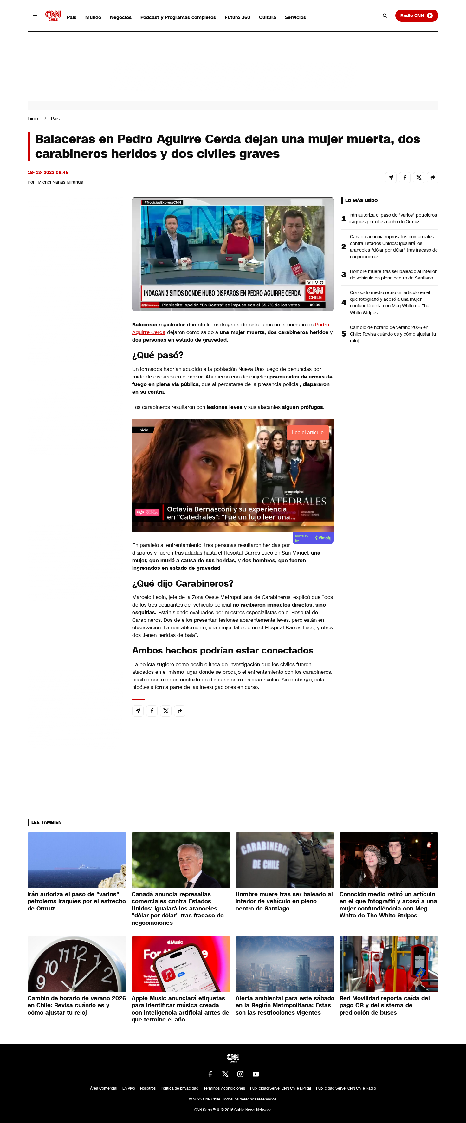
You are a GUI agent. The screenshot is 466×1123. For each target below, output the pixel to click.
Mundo (93, 17)
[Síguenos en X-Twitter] (225, 1074)
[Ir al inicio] (53, 15)
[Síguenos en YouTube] (256, 1074)
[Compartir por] (432, 177)
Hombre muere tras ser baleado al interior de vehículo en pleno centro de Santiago (393, 274)
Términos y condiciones (224, 1088)
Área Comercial (103, 1088)
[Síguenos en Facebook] (210, 1074)
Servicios (295, 17)
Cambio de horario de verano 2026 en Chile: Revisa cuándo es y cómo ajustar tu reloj (393, 334)
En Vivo (128, 1088)
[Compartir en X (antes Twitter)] (418, 177)
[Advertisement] (75, 561)
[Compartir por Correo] (391, 177)
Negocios (121, 17)
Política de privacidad (179, 1088)
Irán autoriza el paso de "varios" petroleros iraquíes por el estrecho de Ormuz (393, 218)
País (71, 17)
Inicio (33, 118)
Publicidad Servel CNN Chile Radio (346, 1088)
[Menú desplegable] (35, 15)
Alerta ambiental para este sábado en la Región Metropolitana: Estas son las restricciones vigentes (285, 1005)
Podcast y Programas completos (178, 17)
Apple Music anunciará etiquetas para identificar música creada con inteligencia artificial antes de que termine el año (180, 1009)
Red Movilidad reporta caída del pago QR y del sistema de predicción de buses (385, 1005)
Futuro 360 (237, 17)
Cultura (267, 17)
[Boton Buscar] (385, 15)
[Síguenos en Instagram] (241, 1074)
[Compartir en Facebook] (405, 177)
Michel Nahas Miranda (60, 182)
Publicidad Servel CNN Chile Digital (280, 1088)
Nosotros (148, 1088)
